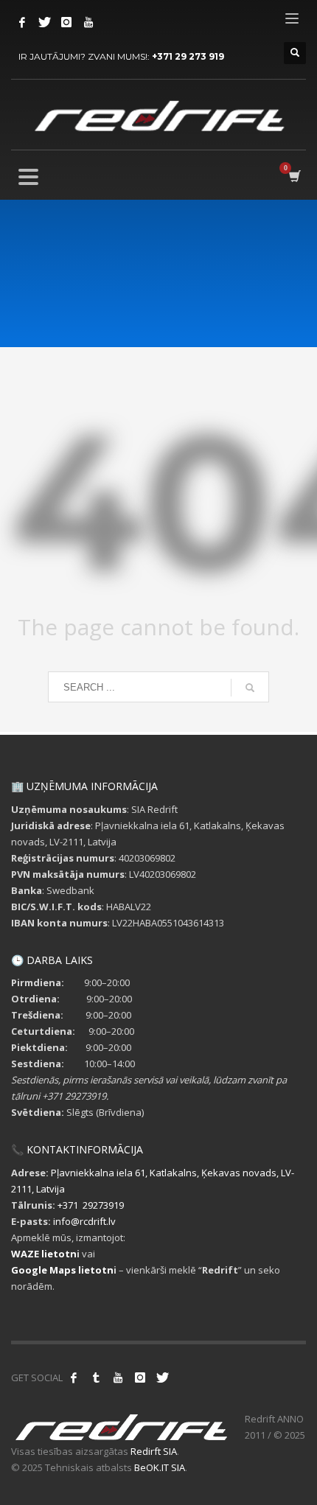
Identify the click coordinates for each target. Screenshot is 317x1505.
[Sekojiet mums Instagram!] (140, 1377)
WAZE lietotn (44, 1253)
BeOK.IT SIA (159, 1467)
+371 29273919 (91, 1205)
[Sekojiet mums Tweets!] (162, 1377)
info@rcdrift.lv (84, 1221)
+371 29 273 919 (188, 56)
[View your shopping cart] (294, 176)
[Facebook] (22, 22)
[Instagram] (66, 22)
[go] (250, 687)
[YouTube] (88, 22)
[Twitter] (44, 22)
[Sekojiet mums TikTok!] (96, 1377)
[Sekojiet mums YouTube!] (118, 1377)
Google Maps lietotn (62, 1270)
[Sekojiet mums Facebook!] (74, 1377)
